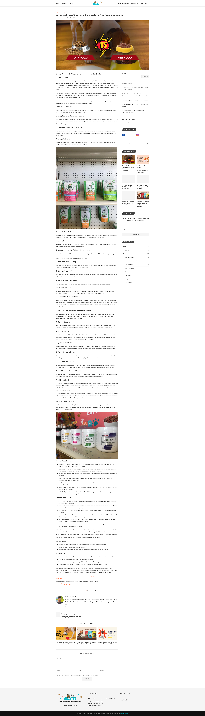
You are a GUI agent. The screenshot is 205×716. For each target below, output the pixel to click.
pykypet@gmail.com (97, 705)
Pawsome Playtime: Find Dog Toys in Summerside (66, 643)
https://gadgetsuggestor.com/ (68, 584)
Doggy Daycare (137, 279)
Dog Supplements (137, 268)
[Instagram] (126, 699)
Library (72, 3)
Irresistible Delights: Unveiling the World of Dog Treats (143, 187)
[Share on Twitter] (93, 591)
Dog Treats (137, 271)
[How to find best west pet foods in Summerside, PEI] (107, 633)
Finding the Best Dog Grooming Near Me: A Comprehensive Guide (128, 203)
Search (124, 73)
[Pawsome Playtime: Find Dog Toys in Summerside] (66, 633)
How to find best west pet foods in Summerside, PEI (107, 643)
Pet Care (136, 253)
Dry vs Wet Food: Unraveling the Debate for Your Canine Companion (128, 168)
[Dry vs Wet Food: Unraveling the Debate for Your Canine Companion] (128, 159)
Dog (57, 12)
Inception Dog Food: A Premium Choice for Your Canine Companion (86, 643)
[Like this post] (89, 591)
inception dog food (138, 261)
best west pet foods (64, 12)
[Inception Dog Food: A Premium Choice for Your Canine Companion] (86, 633)
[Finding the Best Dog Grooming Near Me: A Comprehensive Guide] (128, 195)
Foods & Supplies (123, 3)
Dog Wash (137, 275)
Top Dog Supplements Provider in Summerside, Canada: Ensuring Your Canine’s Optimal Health (143, 169)
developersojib (61, 17)
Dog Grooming (137, 264)
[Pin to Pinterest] (95, 591)
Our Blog (144, 3)
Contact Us (134, 3)
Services (64, 3)
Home (57, 3)
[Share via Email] (97, 591)
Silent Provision (124, 713)
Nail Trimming (137, 282)
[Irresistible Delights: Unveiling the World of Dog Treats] (143, 179)
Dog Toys (137, 250)
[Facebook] (122, 699)
